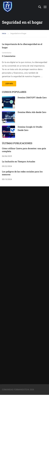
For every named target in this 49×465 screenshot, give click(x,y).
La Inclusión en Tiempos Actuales (18, 161)
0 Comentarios (8, 56)
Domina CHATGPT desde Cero (32, 97)
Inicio (4, 33)
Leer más (10, 83)
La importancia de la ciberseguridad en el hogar (22, 46)
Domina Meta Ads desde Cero (32, 112)
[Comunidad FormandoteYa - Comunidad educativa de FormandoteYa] (7, 7)
